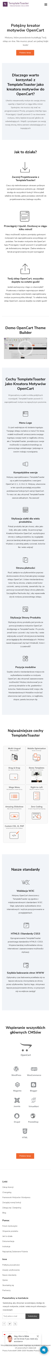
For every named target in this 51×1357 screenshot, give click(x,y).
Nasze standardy (9, 1275)
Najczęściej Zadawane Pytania (15, 1251)
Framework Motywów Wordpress (16, 1197)
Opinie (5, 1280)
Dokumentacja (8, 1241)
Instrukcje (6, 1246)
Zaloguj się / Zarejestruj (11, 1207)
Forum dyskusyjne (9, 1226)
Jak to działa (7, 1236)
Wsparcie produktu (10, 1231)
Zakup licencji (7, 1187)
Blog (4, 1213)
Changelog (6, 1192)
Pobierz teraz (25, 52)
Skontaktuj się (8, 1285)
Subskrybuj (32, 1316)
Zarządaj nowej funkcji (11, 1202)
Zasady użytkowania (11, 1270)
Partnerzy (6, 1290)
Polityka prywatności (11, 1265)
